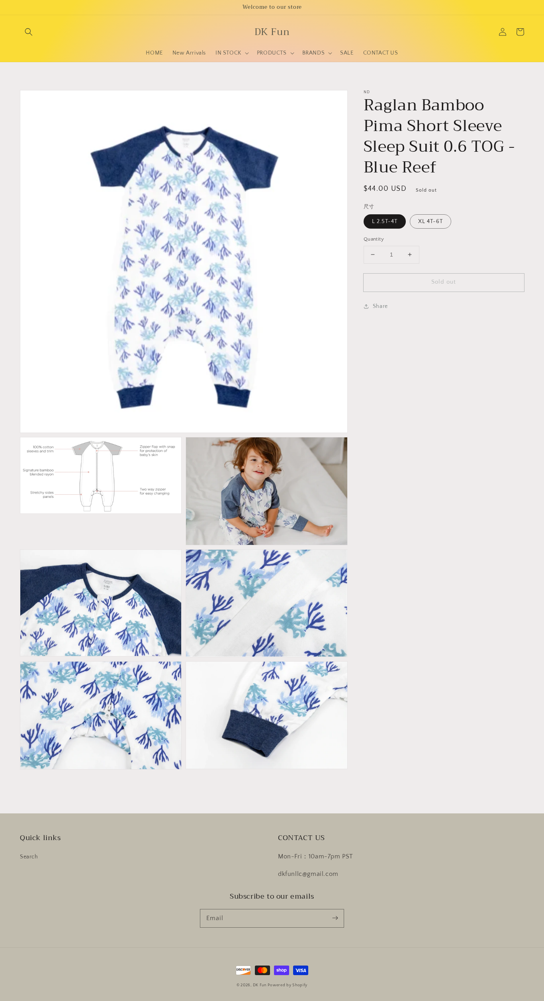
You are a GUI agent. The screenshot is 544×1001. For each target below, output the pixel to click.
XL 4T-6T (430, 221)
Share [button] (380, 306)
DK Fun (259, 985)
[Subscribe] (335, 918)
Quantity (374, 239)
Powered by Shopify (287, 985)
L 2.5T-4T (384, 221)
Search (29, 857)
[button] (28, 32)
